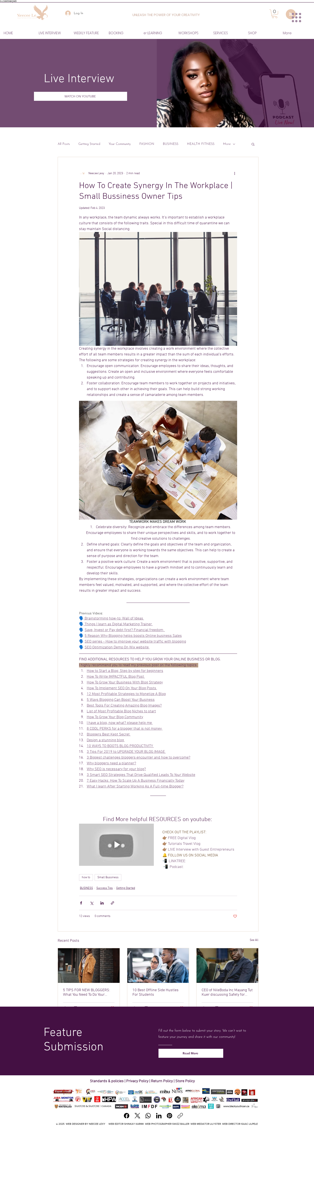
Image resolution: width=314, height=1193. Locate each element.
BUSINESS (170, 144)
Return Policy (162, 1081)
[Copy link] (180, 1115)
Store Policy (185, 1081)
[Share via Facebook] (81, 903)
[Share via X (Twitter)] (92, 903)
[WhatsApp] (148, 1115)
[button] (253, 144)
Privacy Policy (137, 1081)
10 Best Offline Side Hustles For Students (155, 992)
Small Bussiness (108, 877)
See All (254, 940)
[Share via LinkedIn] (102, 903)
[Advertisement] (157, 1160)
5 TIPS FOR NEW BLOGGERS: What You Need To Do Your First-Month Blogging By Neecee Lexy (86, 992)
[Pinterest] (169, 1115)
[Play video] (116, 845)
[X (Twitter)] (137, 1115)
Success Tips (104, 888)
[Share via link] (112, 903)
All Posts (64, 144)
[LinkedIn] (158, 1115)
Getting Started (89, 144)
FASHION (146, 144)
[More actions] (234, 173)
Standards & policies (107, 1081)
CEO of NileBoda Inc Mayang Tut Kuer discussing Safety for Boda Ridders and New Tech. (227, 992)
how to (86, 877)
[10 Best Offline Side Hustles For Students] (158, 965)
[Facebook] (126, 1115)
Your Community (120, 144)
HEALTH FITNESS (200, 144)
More (227, 144)
